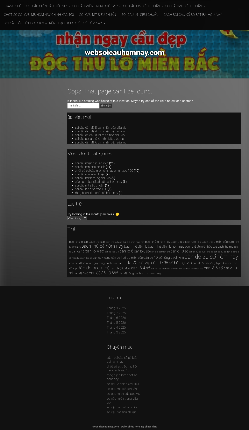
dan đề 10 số (220, 252)
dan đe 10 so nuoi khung (201, 252)
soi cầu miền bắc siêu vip (46, 6)
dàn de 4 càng (101, 257)
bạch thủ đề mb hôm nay (166, 246)
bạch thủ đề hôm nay (102, 246)
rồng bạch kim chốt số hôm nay (75, 23)
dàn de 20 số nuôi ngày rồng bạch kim (93, 263)
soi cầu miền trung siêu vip (95, 6)
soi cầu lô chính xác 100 (24, 23)
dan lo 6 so (142, 251)
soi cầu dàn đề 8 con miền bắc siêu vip (100, 127)
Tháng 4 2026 (116, 327)
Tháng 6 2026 (116, 318)
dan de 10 (78, 251)
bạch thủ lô (111, 242)
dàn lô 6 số (213, 268)
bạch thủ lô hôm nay (157, 242)
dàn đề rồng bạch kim (132, 273)
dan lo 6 (126, 251)
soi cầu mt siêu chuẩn (97, 15)
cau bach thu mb (223, 246)
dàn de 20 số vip (134, 262)
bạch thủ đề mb (135, 246)
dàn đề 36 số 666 (103, 273)
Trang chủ (12, 6)
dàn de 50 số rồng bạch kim (210, 263)
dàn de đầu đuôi (120, 268)
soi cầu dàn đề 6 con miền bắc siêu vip (100, 142)
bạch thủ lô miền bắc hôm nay (220, 242)
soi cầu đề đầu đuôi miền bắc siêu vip (100, 135)
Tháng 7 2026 (116, 313)
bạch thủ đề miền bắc (198, 246)
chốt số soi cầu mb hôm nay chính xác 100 (39, 15)
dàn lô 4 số (140, 268)
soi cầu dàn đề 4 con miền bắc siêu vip (100, 131)
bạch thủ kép (97, 242)
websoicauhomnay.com (124, 52)
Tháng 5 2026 (116, 322)
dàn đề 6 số (81, 273)
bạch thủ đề (75, 247)
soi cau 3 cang (154, 273)
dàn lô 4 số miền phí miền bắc (188, 268)
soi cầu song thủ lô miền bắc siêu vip (99, 139)
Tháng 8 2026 (116, 308)
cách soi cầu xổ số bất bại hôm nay (193, 15)
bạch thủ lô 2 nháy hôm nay (130, 242)
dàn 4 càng (86, 258)
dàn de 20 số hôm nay (211, 256)
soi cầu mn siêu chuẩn (141, 6)
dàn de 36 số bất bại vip (171, 262)
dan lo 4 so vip (112, 252)
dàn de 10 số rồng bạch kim (163, 257)
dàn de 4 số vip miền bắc (127, 257)
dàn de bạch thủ (94, 268)
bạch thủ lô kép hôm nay (186, 242)
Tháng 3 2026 (116, 332)
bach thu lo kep (78, 242)
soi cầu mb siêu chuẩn (183, 6)
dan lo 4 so (94, 251)
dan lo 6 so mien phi (160, 252)
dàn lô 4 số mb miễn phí (162, 268)
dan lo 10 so (179, 251)
